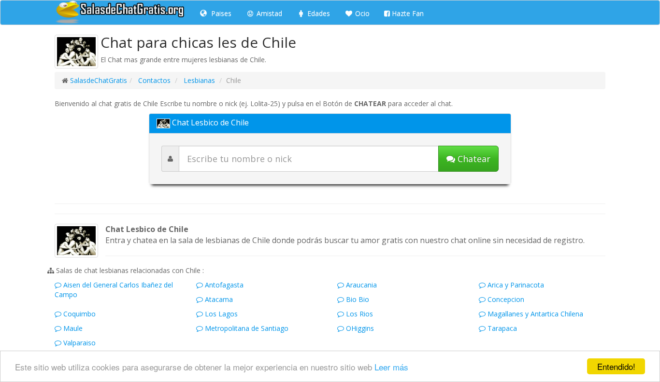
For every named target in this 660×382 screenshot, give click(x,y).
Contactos (153, 80)
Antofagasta (223, 284)
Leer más (391, 367)
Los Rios (358, 313)
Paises (220, 13)
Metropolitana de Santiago (245, 328)
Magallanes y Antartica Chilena (534, 313)
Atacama (218, 299)
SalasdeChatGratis (98, 80)
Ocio (361, 13)
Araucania (360, 284)
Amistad (268, 13)
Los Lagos (220, 313)
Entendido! (616, 366)
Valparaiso (78, 342)
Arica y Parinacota (515, 284)
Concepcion (505, 299)
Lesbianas (198, 80)
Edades (317, 13)
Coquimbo (78, 313)
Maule (72, 328)
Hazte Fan (407, 13)
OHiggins (359, 328)
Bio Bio (356, 299)
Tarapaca (501, 328)
